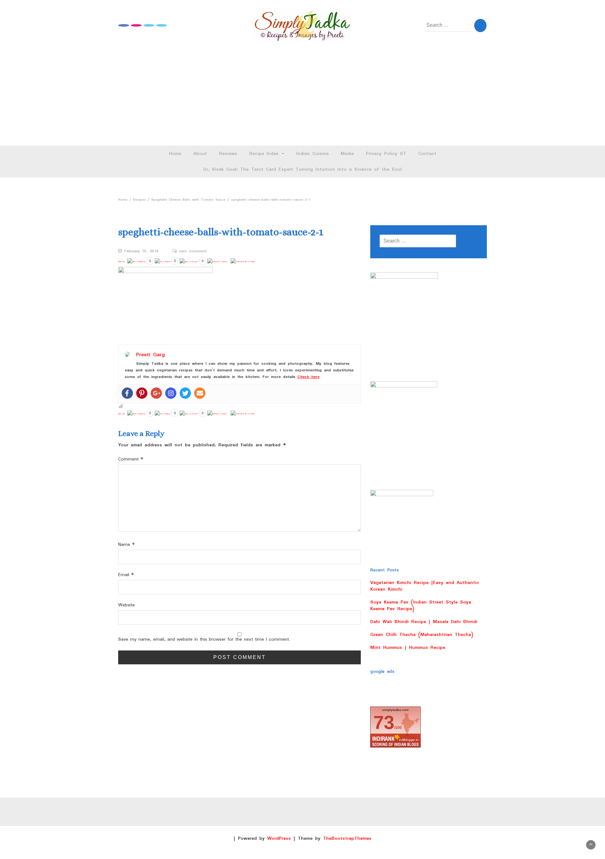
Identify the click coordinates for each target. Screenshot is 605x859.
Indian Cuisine (312, 153)
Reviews (228, 153)
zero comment (193, 251)
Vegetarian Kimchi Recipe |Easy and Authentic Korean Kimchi (424, 586)
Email (126, 575)
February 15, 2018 (141, 251)
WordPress (279, 838)
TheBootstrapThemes (347, 838)
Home (175, 153)
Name (126, 544)
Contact (427, 153)
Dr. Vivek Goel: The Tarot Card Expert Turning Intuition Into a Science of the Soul (302, 169)
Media (347, 153)
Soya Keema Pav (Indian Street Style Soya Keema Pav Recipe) (420, 605)
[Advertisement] (302, 98)
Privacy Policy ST (386, 153)
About (200, 153)
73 (383, 722)
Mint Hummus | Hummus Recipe (407, 647)
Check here (308, 377)
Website (126, 605)
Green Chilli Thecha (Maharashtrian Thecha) (421, 635)
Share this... (121, 262)
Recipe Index (265, 153)
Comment (130, 459)
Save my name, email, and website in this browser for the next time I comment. (204, 639)
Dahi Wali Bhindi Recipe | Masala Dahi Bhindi (423, 622)
